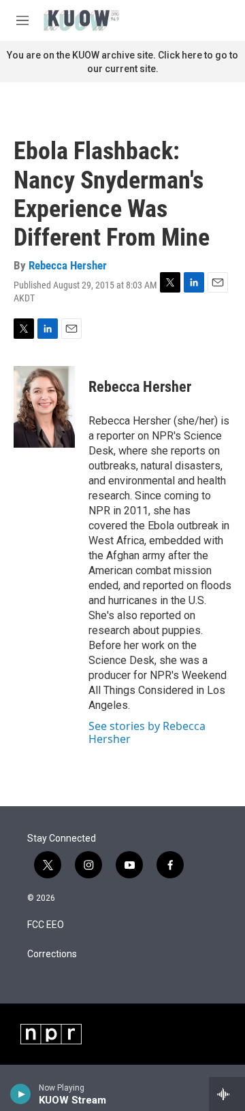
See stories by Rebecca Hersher (147, 732)
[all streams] (227, 1094)
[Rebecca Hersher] (44, 407)
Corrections (52, 954)
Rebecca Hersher (68, 265)
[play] (20, 1094)
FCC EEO (45, 925)
